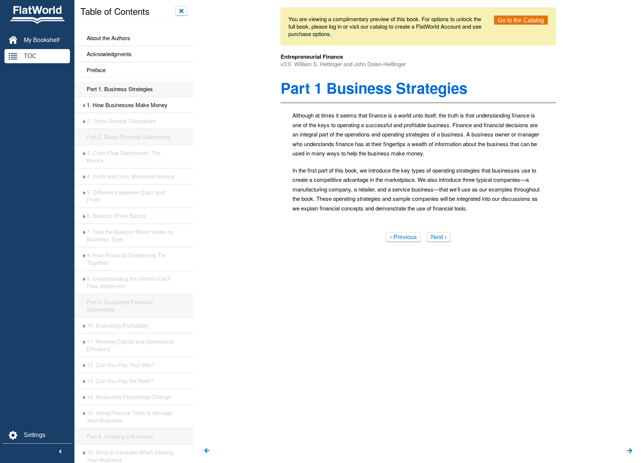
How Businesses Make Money (127, 105)
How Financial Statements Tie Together (126, 258)
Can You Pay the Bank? (120, 381)
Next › (439, 237)
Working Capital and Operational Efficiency (130, 345)
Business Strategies (120, 89)
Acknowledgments (109, 54)
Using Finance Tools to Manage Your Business (129, 416)
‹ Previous (403, 237)
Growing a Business (120, 436)
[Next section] (629, 451)
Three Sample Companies (121, 121)
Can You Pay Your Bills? (121, 365)
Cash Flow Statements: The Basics (123, 156)
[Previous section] (206, 451)
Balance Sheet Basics (116, 215)
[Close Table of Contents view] (181, 11)
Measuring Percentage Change (129, 397)
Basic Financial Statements (128, 137)
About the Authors (108, 38)
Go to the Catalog (521, 20)
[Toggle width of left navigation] (60, 452)
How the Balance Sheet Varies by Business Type (130, 235)
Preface (96, 70)
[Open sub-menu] (84, 105)
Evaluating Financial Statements (120, 305)
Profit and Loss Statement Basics (130, 176)
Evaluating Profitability (118, 325)
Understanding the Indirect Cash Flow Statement (129, 282)
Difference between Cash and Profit (125, 196)
